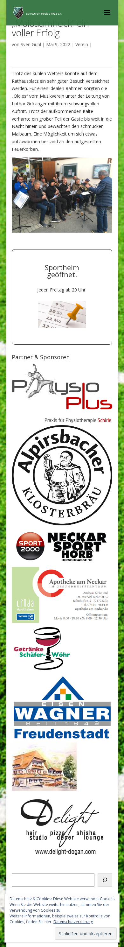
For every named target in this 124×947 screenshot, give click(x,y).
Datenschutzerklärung (73, 921)
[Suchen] (105, 880)
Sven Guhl (31, 44)
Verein (81, 44)
